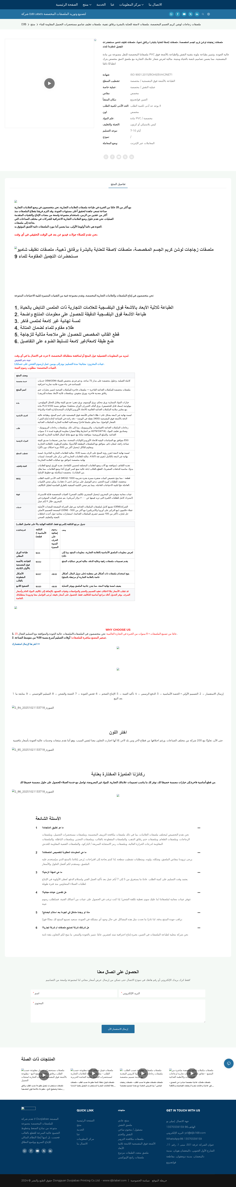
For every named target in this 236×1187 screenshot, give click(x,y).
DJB (23, 24)
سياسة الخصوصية (149, 1180)
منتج (33, 24)
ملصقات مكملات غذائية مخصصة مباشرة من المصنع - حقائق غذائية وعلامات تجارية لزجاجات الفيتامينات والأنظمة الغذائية (191, 1084)
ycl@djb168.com (195, 1132)
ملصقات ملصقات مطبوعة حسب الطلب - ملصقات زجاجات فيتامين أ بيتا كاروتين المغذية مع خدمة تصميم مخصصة (141, 1084)
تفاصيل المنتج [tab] (118, 184)
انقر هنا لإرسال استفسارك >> (26, 644)
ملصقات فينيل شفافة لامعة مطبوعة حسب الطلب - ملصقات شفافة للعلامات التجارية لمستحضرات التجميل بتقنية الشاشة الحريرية (93, 1084)
